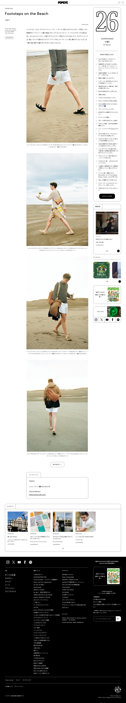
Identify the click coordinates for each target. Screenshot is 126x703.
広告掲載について (9, 686)
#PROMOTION (9, 37)
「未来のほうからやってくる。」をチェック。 (108, 189)
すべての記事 (10, 575)
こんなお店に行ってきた (40, 622)
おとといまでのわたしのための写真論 (43, 610)
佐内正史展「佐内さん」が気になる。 (107, 91)
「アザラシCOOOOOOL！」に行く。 (107, 98)
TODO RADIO (66, 587)
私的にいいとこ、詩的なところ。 (42, 673)
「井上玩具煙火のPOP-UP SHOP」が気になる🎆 (107, 105)
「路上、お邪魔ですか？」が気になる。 (107, 180)
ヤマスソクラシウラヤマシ (40, 633)
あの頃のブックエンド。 (68, 595)
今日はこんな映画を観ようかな (42, 640)
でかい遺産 (37, 628)
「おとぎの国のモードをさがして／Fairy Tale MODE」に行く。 (107, 60)
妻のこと (36, 650)
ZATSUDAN (65, 592)
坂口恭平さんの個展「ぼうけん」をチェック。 (108, 113)
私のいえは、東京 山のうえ (41, 671)
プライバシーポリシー (107, 610)
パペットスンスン (38, 630)
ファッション (9, 588)
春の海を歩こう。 (57, 464)
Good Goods (37, 587)
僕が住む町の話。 (38, 645)
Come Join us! (9, 680)
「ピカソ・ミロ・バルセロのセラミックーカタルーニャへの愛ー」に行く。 (108, 184)
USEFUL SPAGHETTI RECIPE (42, 597)
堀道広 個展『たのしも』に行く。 (106, 78)
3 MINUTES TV (38, 574)
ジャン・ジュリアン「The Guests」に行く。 (108, 129)
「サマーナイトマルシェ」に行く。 (106, 109)
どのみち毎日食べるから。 (68, 602)
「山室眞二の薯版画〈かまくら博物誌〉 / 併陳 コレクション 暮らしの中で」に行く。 (108, 168)
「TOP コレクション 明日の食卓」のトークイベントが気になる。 (107, 157)
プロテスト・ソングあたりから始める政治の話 (74, 605)
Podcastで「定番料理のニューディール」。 (73, 582)
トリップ (8, 581)
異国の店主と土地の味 (40, 666)
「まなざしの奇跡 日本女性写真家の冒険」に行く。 (108, 124)
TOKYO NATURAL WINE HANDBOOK (72, 622)
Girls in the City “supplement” (43, 582)
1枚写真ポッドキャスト (68, 574)
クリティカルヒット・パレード (41, 617)
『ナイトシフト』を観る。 (104, 117)
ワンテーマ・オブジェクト (40, 635)
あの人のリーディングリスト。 (41, 600)
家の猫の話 (37, 655)
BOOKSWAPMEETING (40, 577)
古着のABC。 (37, 648)
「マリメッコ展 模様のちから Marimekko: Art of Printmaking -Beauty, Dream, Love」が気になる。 (108, 175)
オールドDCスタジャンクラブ (41, 605)
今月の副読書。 (38, 643)
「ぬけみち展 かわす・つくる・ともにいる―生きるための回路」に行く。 (108, 135)
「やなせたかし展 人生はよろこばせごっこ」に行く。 (108, 162)
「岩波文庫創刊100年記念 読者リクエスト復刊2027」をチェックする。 (108, 145)
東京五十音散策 (38, 663)
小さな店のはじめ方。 (39, 658)
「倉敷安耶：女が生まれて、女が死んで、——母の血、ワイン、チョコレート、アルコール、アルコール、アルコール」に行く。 (108, 67)
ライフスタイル (10, 591)
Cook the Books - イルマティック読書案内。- (46, 579)
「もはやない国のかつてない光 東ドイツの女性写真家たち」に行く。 (108, 140)
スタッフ (18, 680)
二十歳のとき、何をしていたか (41, 638)
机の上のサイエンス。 (39, 661)
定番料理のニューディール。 (41, 653)
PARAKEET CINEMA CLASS (70, 579)
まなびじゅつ (65, 607)
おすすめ (36, 607)
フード (7, 585)
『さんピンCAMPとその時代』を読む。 (108, 101)
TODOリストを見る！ (107, 196)
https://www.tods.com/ (37, 495)
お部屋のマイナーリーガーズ (41, 612)
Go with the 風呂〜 (39, 585)
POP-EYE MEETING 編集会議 (70, 585)
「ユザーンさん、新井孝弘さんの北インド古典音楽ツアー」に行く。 (108, 82)
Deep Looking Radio (68, 577)
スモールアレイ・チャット (68, 600)
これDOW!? (65, 597)
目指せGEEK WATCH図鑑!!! (41, 668)
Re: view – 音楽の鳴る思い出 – (42, 592)
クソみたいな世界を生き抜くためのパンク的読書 (47, 615)
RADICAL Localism (39, 590)
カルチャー (9, 578)
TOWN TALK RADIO (68, 590)
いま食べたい (37, 602)
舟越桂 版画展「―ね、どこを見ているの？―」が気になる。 (108, 74)
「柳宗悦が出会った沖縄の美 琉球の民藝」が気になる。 (107, 87)
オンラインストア (27, 680)
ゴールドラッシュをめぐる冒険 (41, 620)
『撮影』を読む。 (102, 94)
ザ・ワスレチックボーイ (39, 625)
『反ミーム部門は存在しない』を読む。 (108, 120)
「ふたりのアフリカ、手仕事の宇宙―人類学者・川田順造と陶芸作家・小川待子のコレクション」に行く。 (108, 151)
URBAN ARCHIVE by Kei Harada (43, 595)
